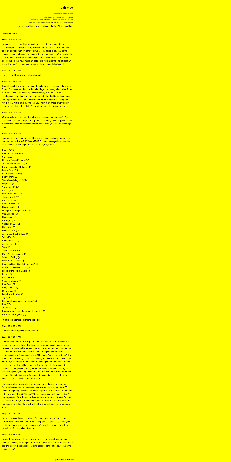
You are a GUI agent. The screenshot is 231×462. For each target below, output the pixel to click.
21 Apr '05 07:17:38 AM (11, 81)
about (45, 26)
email (66, 26)
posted (33, 421)
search (39, 26)
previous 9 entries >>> (64, 460)
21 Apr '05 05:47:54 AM (11, 133)
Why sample (8, 117)
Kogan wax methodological (27, 75)
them (13, 439)
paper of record (48, 99)
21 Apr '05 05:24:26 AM (11, 337)
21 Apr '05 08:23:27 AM (11, 71)
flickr (60, 26)
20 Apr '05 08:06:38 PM (11, 414)
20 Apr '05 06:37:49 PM (11, 434)
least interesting (22, 341)
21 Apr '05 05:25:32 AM (11, 326)
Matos (63, 421)
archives (30, 26)
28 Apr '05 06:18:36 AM (11, 39)
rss (71, 26)
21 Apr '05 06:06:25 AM (11, 112)
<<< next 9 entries (10, 34)
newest (22, 26)
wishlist (53, 26)
